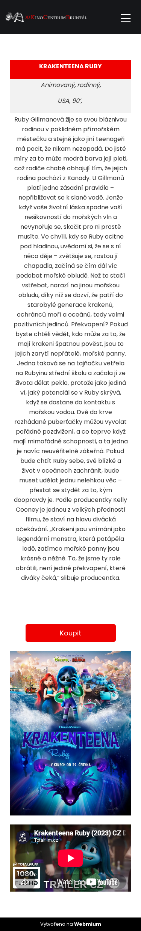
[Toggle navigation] (125, 17)
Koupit (71, 633)
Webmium (87, 924)
